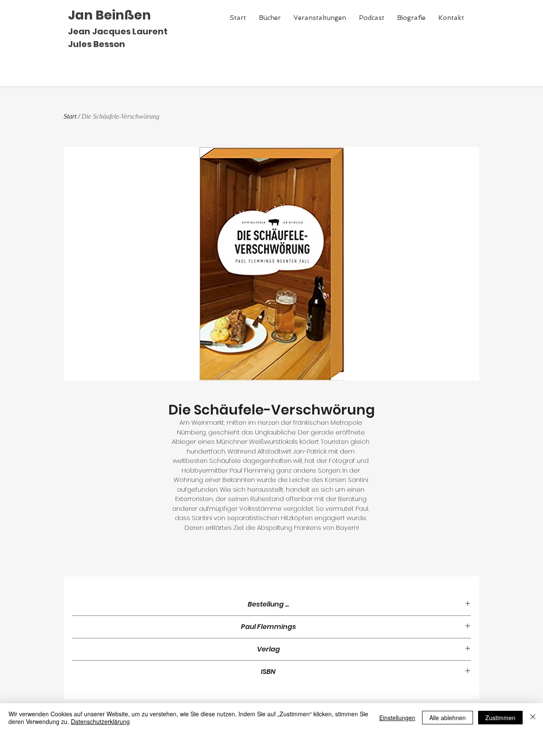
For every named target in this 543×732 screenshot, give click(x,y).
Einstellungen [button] (397, 717)
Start (70, 116)
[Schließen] (533, 717)
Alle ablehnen (447, 717)
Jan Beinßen (109, 15)
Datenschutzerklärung (100, 721)
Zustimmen (500, 717)
